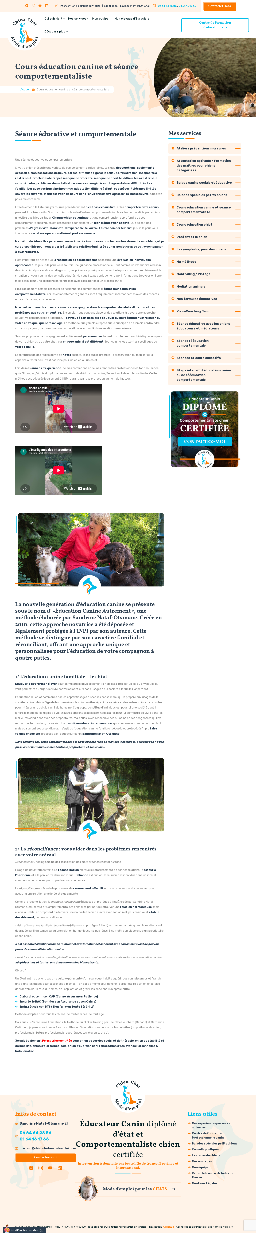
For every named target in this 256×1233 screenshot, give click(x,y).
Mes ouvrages (202, 1161)
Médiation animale (191, 286)
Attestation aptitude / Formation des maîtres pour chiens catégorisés (204, 165)
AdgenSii (168, 1226)
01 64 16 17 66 (187, 6)
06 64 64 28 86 (167, 6)
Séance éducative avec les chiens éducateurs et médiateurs (203, 326)
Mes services (77, 18)
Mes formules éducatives (197, 299)
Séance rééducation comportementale (193, 343)
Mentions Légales (204, 1183)
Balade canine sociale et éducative (204, 183)
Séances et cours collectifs (199, 358)
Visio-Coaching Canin (193, 311)
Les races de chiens (206, 1155)
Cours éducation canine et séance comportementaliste (204, 210)
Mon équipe (100, 18)
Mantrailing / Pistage (193, 274)
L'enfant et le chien (192, 237)
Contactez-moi (219, 6)
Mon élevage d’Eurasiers (132, 18)
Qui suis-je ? (53, 18)
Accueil (25, 89)
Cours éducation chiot (194, 224)
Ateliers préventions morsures (201, 148)
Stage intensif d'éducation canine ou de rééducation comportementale (204, 375)
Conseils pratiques (205, 1149)
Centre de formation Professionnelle (215, 25)
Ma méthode (186, 262)
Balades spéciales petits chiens (202, 195)
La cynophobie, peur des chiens (201, 249)
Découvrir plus (54, 31)
